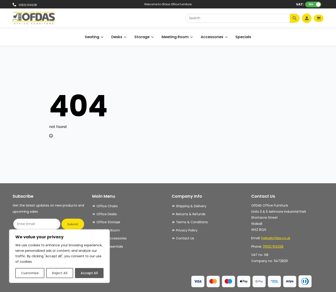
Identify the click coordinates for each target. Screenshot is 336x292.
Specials (243, 37)
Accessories (212, 37)
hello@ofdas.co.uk (275, 238)
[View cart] (318, 18)
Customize (30, 273)
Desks (116, 37)
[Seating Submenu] (102, 37)
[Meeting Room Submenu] (192, 37)
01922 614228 (273, 246)
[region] (59, 256)
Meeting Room (175, 37)
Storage (141, 37)
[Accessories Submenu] (226, 37)
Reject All (59, 273)
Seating (92, 37)
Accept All (89, 273)
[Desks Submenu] (125, 37)
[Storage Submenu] (152, 37)
